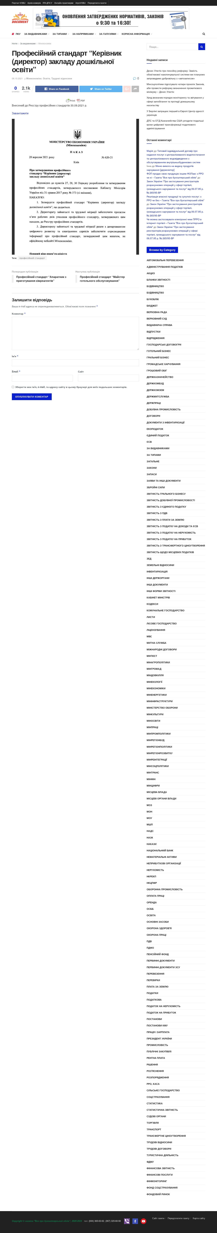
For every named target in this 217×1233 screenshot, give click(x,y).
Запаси (152, 474)
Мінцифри (153, 785)
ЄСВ (149, 441)
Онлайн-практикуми (63, 2)
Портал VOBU (18, 2)
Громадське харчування (163, 364)
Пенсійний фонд (158, 954)
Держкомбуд (155, 383)
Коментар (19, 313)
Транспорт (154, 1129)
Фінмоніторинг (157, 1181)
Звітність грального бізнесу (166, 493)
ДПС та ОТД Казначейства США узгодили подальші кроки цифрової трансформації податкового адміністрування (175, 124)
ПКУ (18, 33)
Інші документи (157, 584)
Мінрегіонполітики (159, 746)
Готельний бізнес (159, 351)
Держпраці (154, 403)
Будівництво (155, 286)
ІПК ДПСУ (47, 2)
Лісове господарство (162, 623)
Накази (151, 844)
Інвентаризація (157, 571)
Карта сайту (199, 1218)
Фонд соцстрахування (162, 1187)
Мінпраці (152, 727)
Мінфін (151, 779)
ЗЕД (149, 558)
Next (183, 19)
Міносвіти (153, 720)
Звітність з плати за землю (165, 519)
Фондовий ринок (158, 1194)
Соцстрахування (158, 1097)
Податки (152, 993)
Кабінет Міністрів (158, 597)
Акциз (151, 273)
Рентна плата (156, 1058)
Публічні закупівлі (159, 1051)
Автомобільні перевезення (165, 260)
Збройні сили (156, 487)
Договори (153, 415)
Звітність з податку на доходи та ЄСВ (172, 526)
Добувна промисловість (164, 409)
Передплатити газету (178, 1218)
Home (14, 43)
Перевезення (155, 973)
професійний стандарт (32, 258)
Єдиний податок (158, 435)
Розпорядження (158, 1077)
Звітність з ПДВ (157, 513)
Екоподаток (155, 429)
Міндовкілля (155, 675)
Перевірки (153, 980)
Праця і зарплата (158, 1032)
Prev (38, 19)
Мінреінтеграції (157, 759)
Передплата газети (97, 2)
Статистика (155, 1103)
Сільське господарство (163, 1090)
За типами (60, 33)
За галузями (107, 33)
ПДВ (149, 941)
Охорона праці (156, 934)
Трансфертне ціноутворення (166, 1135)
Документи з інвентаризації (165, 422)
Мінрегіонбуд (155, 740)
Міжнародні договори (162, 649)
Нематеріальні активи (162, 856)
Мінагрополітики (158, 662)
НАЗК (150, 837)
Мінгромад (154, 668)
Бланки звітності (158, 279)
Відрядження (155, 338)
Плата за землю (157, 986)
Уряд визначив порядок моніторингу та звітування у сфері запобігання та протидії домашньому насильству (175, 101)
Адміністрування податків (165, 266)
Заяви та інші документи (164, 480)
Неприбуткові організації (164, 863)
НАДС (150, 831)
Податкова (154, 999)
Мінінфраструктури (160, 701)
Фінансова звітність (161, 1168)
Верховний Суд (157, 318)
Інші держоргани (158, 578)
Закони (152, 467)
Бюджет (152, 305)
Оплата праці (155, 895)
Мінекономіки (44, 43)
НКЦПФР (152, 882)
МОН (149, 811)
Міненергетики (157, 694)
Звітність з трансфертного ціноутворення (176, 545)
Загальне (153, 461)
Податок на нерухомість (163, 1006)
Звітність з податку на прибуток (169, 539)
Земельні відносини (160, 565)
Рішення (152, 1064)
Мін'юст (152, 655)
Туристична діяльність (162, 1155)
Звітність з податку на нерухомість (171, 532)
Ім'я (15, 356)
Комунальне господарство (165, 610)
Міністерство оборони (162, 707)
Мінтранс (153, 772)
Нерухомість (155, 870)
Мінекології (154, 681)
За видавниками (35, 33)
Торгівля (153, 1122)
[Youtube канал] (143, 1220)
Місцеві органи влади (161, 798)
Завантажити (20, 113)
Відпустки (153, 331)
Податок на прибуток (161, 1012)
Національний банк (160, 850)
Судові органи (156, 1116)
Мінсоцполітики (158, 766)
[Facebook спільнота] (135, 1220)
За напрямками (83, 33)
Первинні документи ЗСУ (163, 967)
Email (16, 371)
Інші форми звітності (161, 591)
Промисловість (157, 1045)
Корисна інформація (136, 33)
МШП (150, 824)
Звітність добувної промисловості (171, 500)
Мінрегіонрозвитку (160, 753)
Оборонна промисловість (165, 889)
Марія (150, 150)
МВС (149, 636)
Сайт (81, 371)
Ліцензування (156, 630)
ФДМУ (150, 1161)
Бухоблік (153, 299)
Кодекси (152, 604)
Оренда (152, 902)
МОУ (149, 818)
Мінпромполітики (159, 733)
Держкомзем (155, 390)
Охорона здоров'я (159, 928)
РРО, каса (153, 1083)
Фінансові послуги (160, 1174)
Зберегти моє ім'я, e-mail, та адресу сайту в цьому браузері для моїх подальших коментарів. (71, 387)
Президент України (159, 1038)
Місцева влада (157, 792)
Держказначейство (160, 377)
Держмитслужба (158, 396)
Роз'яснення (155, 1071)
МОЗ (149, 805)
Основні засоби (158, 921)
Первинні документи (161, 960)
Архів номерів (34, 2)
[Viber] (127, 1220)
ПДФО (150, 947)
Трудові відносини (61, 78)
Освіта (46, 78)
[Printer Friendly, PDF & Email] (75, 100)
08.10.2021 (17, 78)
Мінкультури (155, 714)
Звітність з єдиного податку (166, 506)
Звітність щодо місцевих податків (170, 552)
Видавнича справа (159, 325)
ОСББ (150, 908)
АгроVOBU (80, 2)
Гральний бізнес (158, 357)
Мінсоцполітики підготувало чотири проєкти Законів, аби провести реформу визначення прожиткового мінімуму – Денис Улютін (175, 87)
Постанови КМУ (157, 1025)
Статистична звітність (162, 1109)
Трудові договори (159, 1148)
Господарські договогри (164, 344)
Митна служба (156, 642)
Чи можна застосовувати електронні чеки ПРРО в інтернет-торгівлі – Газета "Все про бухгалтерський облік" (175, 223)
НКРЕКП (151, 876)
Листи (151, 617)
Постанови (154, 1019)
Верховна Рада (157, 312)
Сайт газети (158, 1218)
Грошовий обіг (157, 370)
